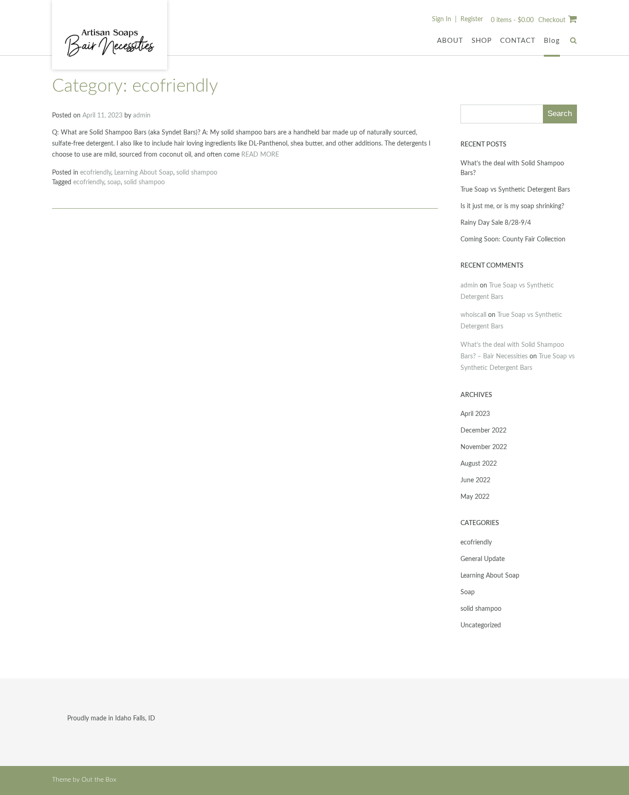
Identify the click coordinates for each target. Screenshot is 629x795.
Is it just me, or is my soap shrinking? (512, 206)
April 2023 (475, 414)
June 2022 (475, 480)
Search (559, 113)
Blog (552, 40)
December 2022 (483, 430)
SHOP (482, 40)
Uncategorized (480, 625)
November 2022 (483, 447)
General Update (482, 559)
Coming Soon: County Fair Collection (512, 239)
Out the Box (99, 780)
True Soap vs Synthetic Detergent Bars (515, 190)
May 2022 (474, 497)
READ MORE (260, 155)
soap (114, 182)
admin (142, 115)
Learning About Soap (143, 173)
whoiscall (473, 315)
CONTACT (518, 40)
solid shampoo (196, 173)
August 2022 (478, 464)
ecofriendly (95, 173)
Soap (467, 592)
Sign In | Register (457, 19)
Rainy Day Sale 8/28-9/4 (495, 223)
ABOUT (450, 40)
